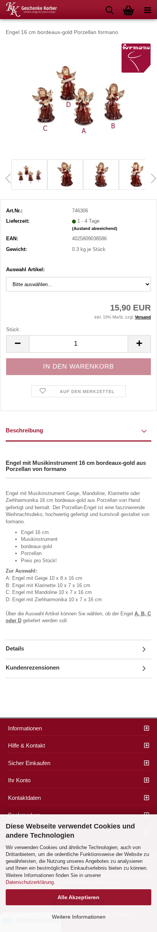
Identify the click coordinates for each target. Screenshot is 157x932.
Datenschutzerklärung (30, 882)
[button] (17, 344)
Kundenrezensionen (32, 667)
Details (15, 648)
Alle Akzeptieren (78, 897)
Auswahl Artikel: (25, 269)
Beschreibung (24, 430)
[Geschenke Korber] (28, 9)
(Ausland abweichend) (94, 228)
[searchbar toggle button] (109, 9)
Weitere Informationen (79, 917)
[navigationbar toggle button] (147, 9)
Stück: (13, 329)
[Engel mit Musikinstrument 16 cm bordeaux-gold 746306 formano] (78, 99)
